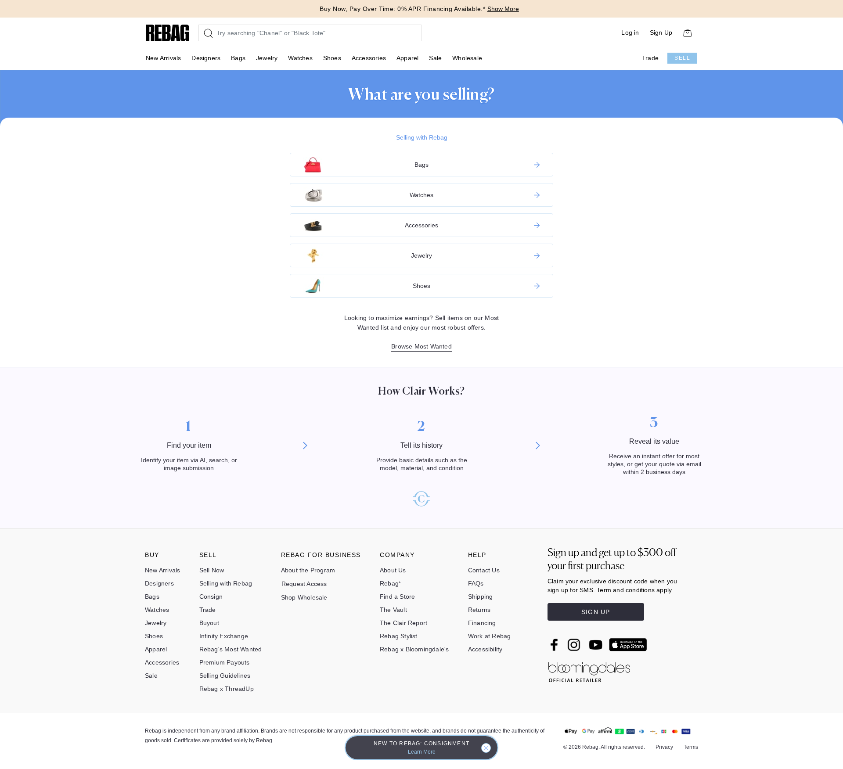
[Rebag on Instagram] (574, 645)
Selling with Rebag (421, 137)
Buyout (209, 622)
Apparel (407, 57)
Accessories (369, 57)
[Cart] (687, 32)
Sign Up (661, 32)
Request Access (304, 583)
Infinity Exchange (223, 636)
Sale (435, 57)
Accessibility (485, 649)
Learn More (422, 752)
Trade (650, 57)
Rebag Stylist (399, 636)
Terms (691, 747)
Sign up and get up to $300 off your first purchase (612, 559)
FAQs (476, 583)
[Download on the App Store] (628, 644)
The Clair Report (403, 622)
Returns (479, 609)
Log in (630, 32)
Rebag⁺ (390, 583)
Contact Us (484, 570)
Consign (211, 596)
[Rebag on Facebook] (555, 644)
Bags (238, 57)
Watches (300, 57)
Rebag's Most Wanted (230, 649)
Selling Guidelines (225, 675)
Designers (205, 57)
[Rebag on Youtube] (597, 645)
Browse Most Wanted (421, 346)
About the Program (308, 570)
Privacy (664, 747)
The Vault (393, 609)
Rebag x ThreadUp (226, 688)
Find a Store (397, 596)
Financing (482, 622)
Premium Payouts (224, 662)
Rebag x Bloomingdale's (414, 649)
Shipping (480, 596)
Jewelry (266, 57)
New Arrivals (163, 57)
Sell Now (211, 570)
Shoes (332, 57)
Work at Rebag (489, 636)
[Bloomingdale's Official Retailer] (589, 670)
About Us (393, 570)
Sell (682, 58)
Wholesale (467, 57)
